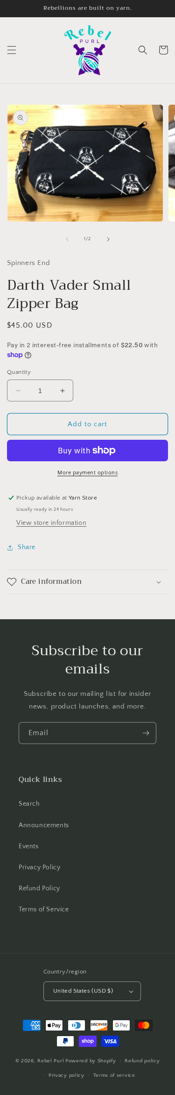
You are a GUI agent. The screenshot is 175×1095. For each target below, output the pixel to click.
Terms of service (114, 1075)
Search (29, 804)
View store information (51, 523)
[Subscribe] (145, 733)
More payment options (87, 473)
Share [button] (26, 547)
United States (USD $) (83, 991)
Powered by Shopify (90, 1061)
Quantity (19, 372)
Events (29, 846)
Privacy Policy (39, 867)
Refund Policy (39, 888)
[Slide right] (108, 239)
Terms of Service (44, 909)
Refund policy (142, 1061)
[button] (11, 50)
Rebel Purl (50, 1061)
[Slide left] (67, 239)
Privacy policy (66, 1075)
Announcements (44, 825)
